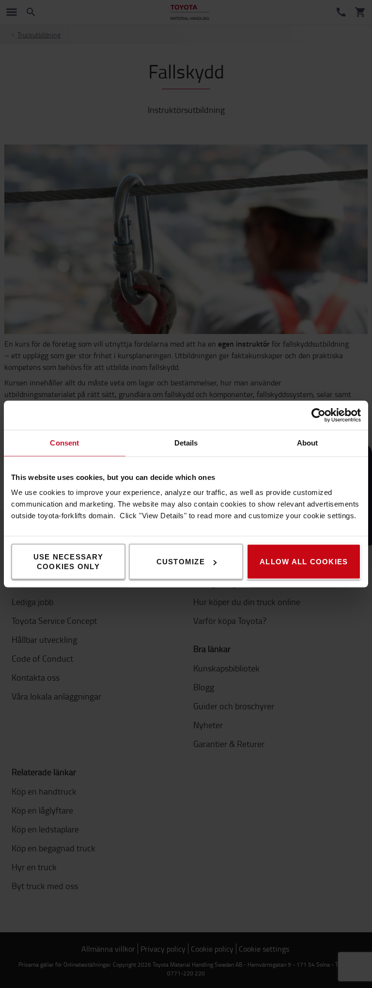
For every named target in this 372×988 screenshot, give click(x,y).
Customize (180, 562)
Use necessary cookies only (68, 562)
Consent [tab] (64, 443)
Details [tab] (186, 443)
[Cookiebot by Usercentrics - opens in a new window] (318, 415)
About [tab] (307, 443)
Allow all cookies (304, 562)
